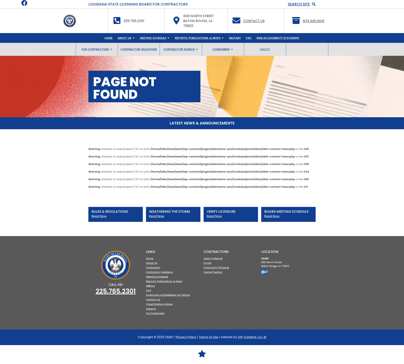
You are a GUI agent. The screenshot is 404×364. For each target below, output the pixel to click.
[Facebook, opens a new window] (264, 272)
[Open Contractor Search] (197, 49)
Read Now (99, 216)
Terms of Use (208, 337)
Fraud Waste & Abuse (159, 304)
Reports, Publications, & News (164, 281)
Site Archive (313, 21)
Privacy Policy (186, 337)
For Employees (155, 313)
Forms (207, 263)
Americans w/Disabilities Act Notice (168, 295)
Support (151, 309)
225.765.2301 (116, 291)
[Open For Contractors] (111, 49)
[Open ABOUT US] (133, 38)
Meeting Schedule (157, 277)
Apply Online (211, 258)
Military (150, 286)
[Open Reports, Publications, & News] (222, 38)
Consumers (153, 267)
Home (149, 258)
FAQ (148, 290)
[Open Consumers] (232, 49)
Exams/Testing (213, 272)
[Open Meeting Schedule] (168, 38)
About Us (151, 263)
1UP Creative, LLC (250, 337)
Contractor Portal (215, 267)
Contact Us (254, 21)
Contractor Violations (159, 272)
